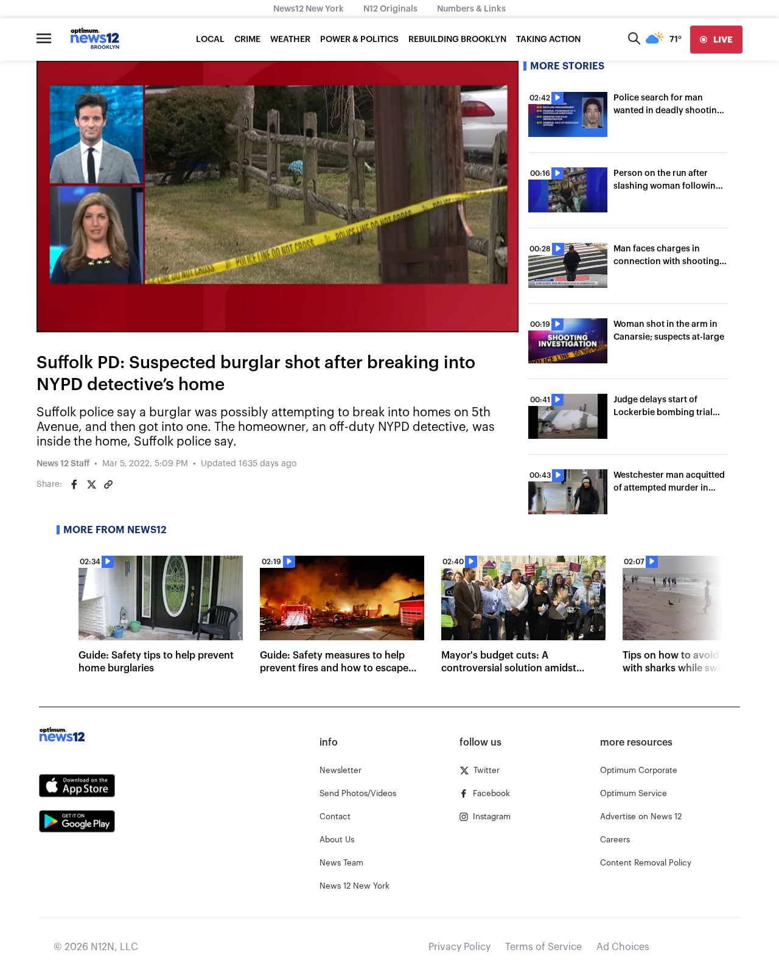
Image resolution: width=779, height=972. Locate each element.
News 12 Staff (63, 464)
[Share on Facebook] (74, 484)
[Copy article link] (108, 484)
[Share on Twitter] (91, 484)
